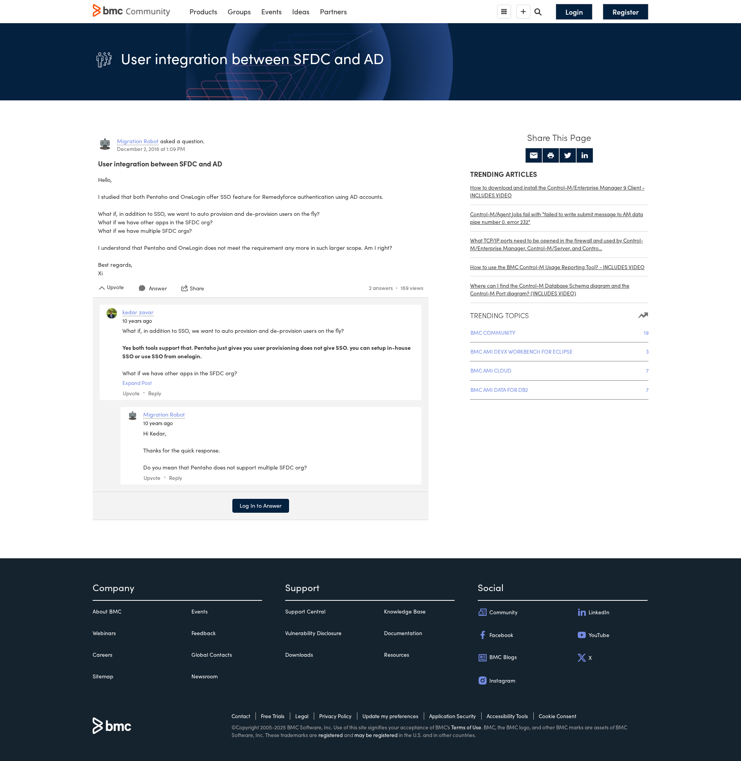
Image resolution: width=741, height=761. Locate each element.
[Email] (534, 155)
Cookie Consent (557, 716)
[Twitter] (568, 155)
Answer (158, 288)
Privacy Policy (335, 716)
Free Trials (272, 716)
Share (197, 288)
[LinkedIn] (585, 155)
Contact (241, 716)
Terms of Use (466, 727)
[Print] (551, 155)
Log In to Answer (261, 505)
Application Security (452, 716)
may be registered (376, 735)
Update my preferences (390, 716)
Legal (301, 716)
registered (330, 735)
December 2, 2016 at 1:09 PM (151, 149)
